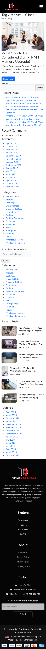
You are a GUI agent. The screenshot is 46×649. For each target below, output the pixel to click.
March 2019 (11, 183)
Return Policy (23, 562)
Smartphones (12, 230)
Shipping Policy (23, 566)
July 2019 (10, 171)
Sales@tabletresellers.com (24, 589)
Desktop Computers (15, 218)
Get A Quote (23, 520)
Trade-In (23, 525)
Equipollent (11, 221)
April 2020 (11, 143)
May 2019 (10, 177)
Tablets (9, 236)
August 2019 (12, 168)
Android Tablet (12, 196)
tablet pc (10, 233)
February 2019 (12, 186)
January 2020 (12, 152)
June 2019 (10, 174)
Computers (11, 212)
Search (5, 83)
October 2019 (12, 162)
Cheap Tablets (12, 205)
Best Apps (10, 202)
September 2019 (14, 165)
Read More (8, 79)
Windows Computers (15, 242)
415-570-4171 (24, 585)
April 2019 (11, 180)
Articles (9, 199)
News (8, 227)
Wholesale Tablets (14, 239)
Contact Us (23, 552)
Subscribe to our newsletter (14, 249)
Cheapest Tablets (14, 209)
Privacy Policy (23, 557)
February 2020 (12, 149)
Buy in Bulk (23, 529)
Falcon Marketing (27, 639)
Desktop (9, 215)
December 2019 (13, 155)
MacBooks (10, 224)
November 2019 (13, 159)
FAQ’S (23, 534)
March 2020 (11, 146)
